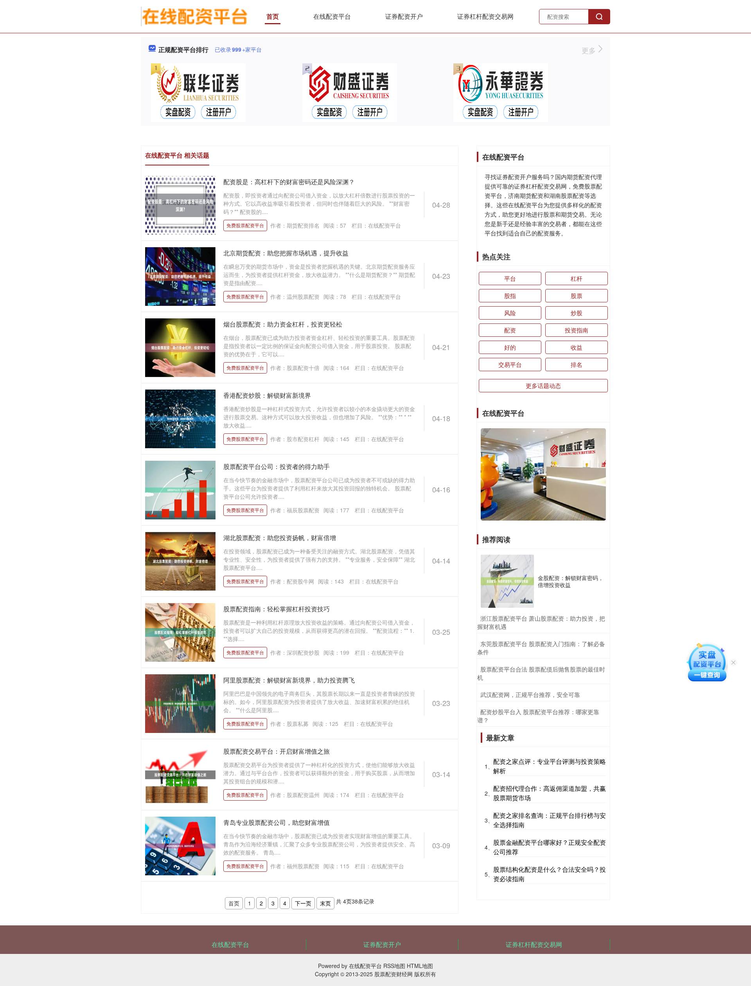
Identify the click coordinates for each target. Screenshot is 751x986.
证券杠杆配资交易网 (485, 16)
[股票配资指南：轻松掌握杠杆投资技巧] (180, 632)
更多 (590, 50)
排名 (576, 364)
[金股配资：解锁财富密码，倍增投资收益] (507, 581)
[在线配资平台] (194, 16)
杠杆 (576, 278)
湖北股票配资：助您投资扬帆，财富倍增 (279, 537)
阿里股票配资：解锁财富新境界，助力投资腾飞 (289, 679)
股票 (576, 295)
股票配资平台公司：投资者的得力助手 (276, 466)
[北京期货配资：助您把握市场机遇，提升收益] (180, 276)
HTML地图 (420, 966)
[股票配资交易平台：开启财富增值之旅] (180, 774)
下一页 (303, 903)
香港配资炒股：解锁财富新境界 (267, 395)
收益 (576, 347)
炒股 (576, 313)
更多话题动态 (543, 385)
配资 (510, 330)
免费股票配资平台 (245, 225)
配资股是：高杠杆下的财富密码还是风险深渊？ (289, 181)
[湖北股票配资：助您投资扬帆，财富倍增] (180, 560)
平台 (510, 278)
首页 (272, 16)
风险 (510, 313)
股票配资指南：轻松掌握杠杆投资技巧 (276, 608)
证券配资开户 (404, 16)
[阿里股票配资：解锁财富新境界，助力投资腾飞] (180, 703)
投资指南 (576, 330)
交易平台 (510, 364)
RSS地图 (394, 966)
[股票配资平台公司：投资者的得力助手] (180, 489)
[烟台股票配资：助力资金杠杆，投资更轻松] (180, 347)
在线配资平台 (332, 16)
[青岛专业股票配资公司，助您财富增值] (180, 845)
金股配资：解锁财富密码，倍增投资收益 (571, 581)
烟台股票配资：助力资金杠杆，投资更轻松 (282, 324)
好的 (510, 347)
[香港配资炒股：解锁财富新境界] (180, 418)
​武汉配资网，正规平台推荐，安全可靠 (530, 694)
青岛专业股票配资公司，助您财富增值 (276, 822)
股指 (510, 295)
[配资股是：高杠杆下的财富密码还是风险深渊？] (180, 204)
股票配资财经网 (393, 974)
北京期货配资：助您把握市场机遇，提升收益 (286, 252)
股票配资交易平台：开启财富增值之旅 (276, 751)
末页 (325, 903)
